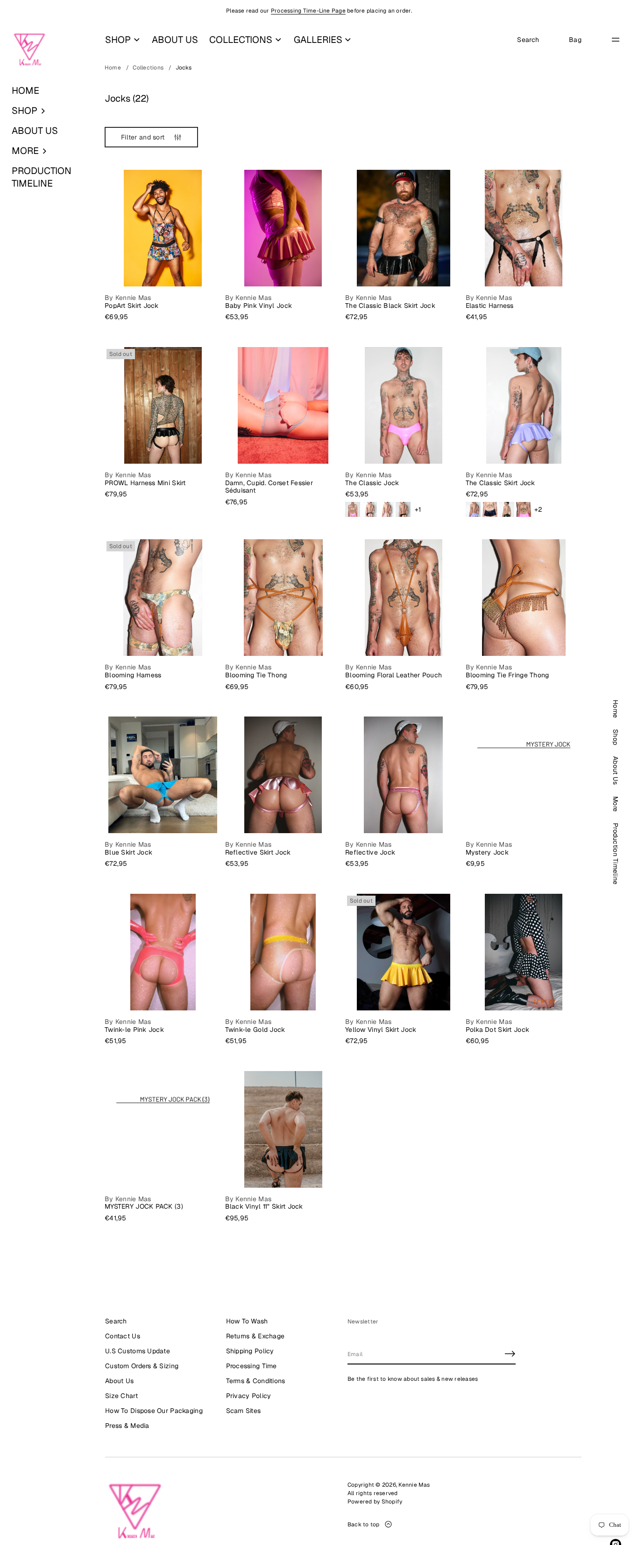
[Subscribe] (510, 1353)
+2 (538, 510)
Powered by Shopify (374, 1501)
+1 (418, 510)
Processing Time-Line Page (308, 10)
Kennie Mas (414, 1485)
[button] (47, 111)
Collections (148, 67)
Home (113, 67)
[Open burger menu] (615, 39)
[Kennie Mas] (29, 50)
